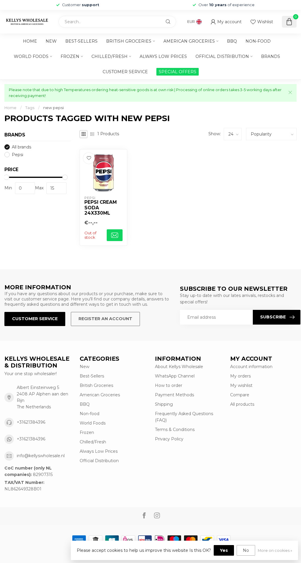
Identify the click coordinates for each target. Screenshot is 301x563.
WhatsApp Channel (175, 376)
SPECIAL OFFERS (177, 71)
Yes (224, 550)
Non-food (258, 41)
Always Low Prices (163, 56)
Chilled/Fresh (109, 56)
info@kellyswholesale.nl (41, 455)
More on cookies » (275, 550)
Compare (239, 394)
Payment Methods (174, 394)
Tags (29, 107)
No (246, 550)
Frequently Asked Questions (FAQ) (184, 417)
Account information (251, 366)
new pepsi (53, 107)
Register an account (105, 318)
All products (242, 404)
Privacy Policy (169, 439)
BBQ (232, 41)
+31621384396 (31, 422)
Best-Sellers (81, 41)
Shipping (164, 404)
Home (30, 41)
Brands (270, 56)
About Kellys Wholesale (179, 366)
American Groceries (189, 41)
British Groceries (128, 41)
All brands (21, 147)
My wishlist (241, 385)
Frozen (70, 56)
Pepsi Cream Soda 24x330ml (100, 208)
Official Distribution (222, 56)
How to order (168, 385)
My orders (240, 376)
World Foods (31, 56)
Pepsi (17, 155)
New (51, 41)
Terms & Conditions (175, 429)
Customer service (125, 71)
